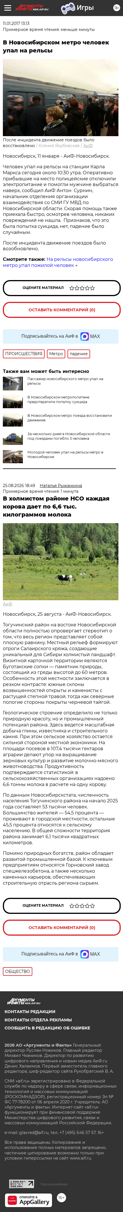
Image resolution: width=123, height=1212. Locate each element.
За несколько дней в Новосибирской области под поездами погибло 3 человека (68, 436)
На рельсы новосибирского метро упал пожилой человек (58, 262)
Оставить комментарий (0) (62, 309)
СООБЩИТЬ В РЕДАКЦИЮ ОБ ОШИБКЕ (47, 1028)
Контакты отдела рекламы (38, 1020)
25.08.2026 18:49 (19, 485)
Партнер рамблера (54, 1184)
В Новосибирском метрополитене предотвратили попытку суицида (58, 399)
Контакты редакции (30, 1011)
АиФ (88, 145)
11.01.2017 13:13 (16, 23)
